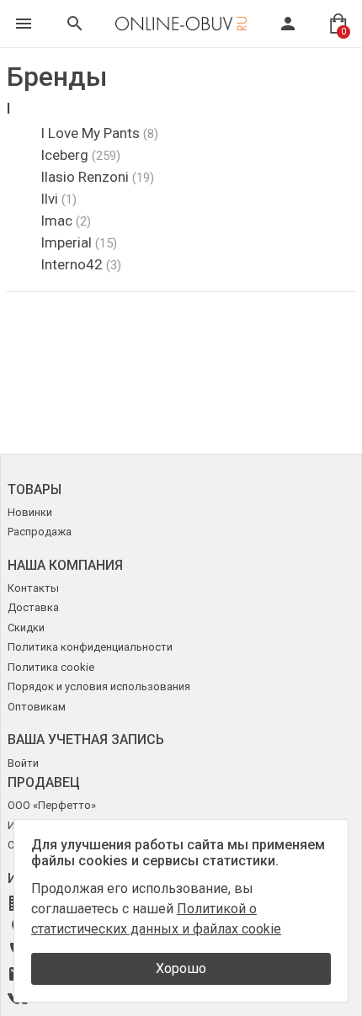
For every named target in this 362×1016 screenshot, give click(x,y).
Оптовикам (37, 706)
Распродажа (40, 531)
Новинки (30, 512)
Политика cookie (51, 667)
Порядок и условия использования (99, 686)
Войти (23, 763)
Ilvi (58, 198)
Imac (65, 220)
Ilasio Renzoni (97, 176)
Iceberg (80, 154)
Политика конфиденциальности (90, 647)
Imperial (78, 242)
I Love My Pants (99, 133)
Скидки (26, 627)
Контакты (33, 588)
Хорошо (181, 968)
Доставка (33, 607)
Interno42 (80, 264)
